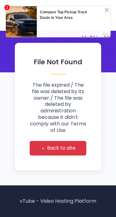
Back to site (60, 147)
